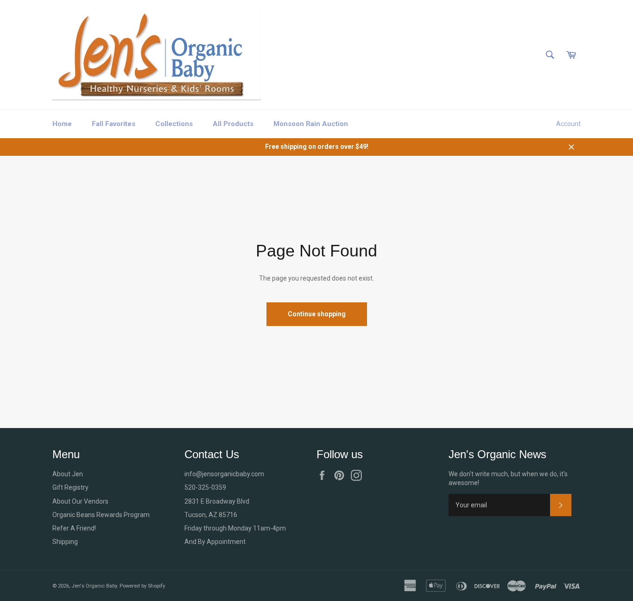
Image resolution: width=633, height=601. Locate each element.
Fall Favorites (113, 124)
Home (62, 124)
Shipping (65, 541)
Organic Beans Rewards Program (101, 514)
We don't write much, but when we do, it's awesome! (508, 478)
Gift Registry (70, 487)
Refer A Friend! (74, 528)
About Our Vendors (80, 501)
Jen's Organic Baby (94, 586)
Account (568, 124)
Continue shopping (317, 314)
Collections (174, 124)
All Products (233, 124)
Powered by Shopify (142, 586)
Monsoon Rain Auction (310, 124)
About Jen (67, 474)
